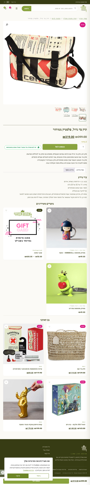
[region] (28, 469)
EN (4, 2)
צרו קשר (47, 453)
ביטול (38, 476)
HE (8, 2)
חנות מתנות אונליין (70, 18)
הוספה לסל (60, 146)
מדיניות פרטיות (72, 470)
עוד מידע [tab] (80, 170)
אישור (18, 476)
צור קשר (13, 2)
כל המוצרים (46, 447)
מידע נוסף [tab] (70, 170)
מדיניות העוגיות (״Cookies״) (58, 470)
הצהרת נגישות (83, 470)
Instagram (58, 473)
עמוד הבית (83, 18)
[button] (3, 472)
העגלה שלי (46, 450)
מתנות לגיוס (56, 18)
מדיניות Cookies (28, 470)
